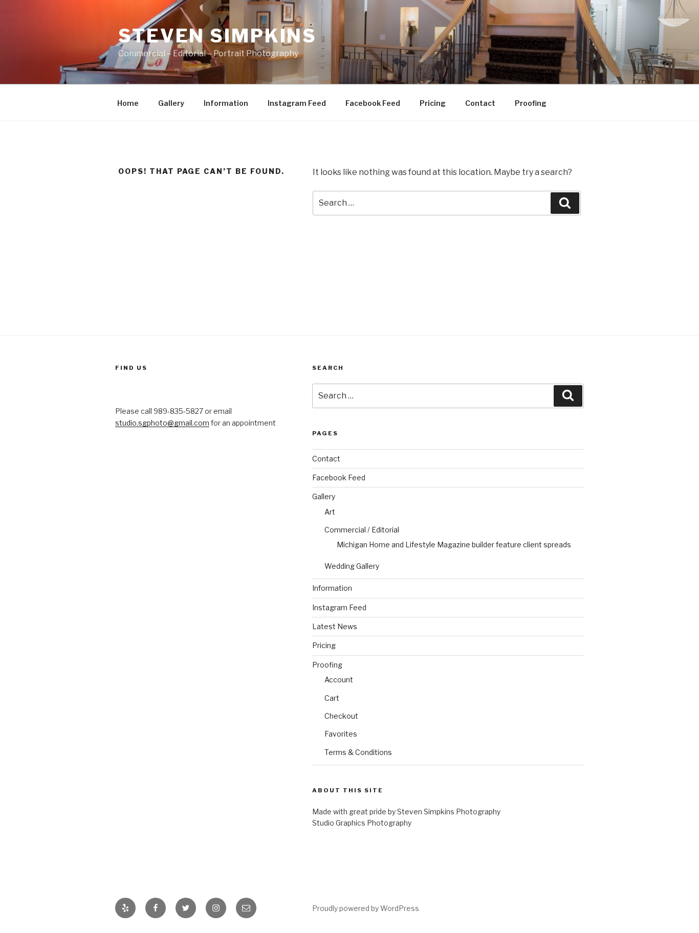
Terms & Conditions (358, 752)
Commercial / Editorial (361, 529)
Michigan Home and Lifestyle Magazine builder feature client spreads (454, 544)
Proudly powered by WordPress (365, 908)
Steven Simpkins (217, 36)
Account (338, 679)
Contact (480, 103)
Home (128, 103)
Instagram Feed (297, 103)
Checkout (341, 716)
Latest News (334, 626)
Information (226, 103)
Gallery (171, 103)
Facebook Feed (372, 103)
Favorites (340, 733)
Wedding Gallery (351, 566)
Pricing (433, 103)
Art (329, 511)
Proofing (531, 103)
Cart (331, 698)
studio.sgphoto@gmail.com (162, 422)
